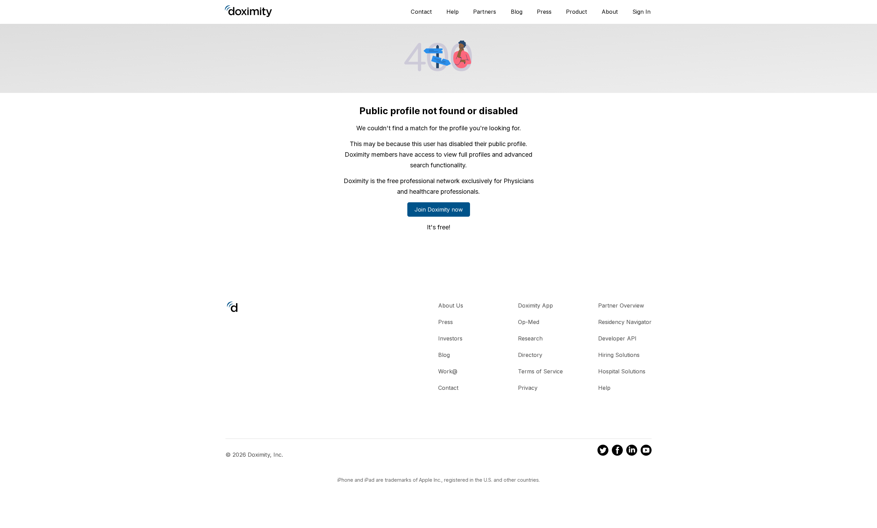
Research (530, 338)
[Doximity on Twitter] (602, 451)
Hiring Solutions (619, 354)
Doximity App (535, 305)
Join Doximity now (439, 209)
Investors (450, 338)
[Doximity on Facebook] (617, 451)
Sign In (641, 11)
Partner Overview (621, 305)
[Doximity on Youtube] (646, 451)
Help (452, 11)
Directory (530, 354)
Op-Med (528, 322)
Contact (421, 11)
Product (576, 11)
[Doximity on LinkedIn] (631, 451)
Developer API (617, 338)
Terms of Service (540, 371)
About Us (450, 305)
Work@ (447, 371)
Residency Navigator (625, 322)
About (610, 11)
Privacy (528, 387)
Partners (484, 11)
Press (544, 11)
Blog (516, 11)
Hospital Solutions (621, 371)
